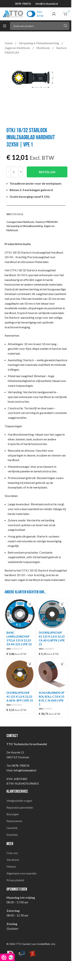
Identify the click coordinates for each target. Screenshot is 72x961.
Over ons (12, 853)
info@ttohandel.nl (46, 3)
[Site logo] (13, 13)
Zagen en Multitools (18, 48)
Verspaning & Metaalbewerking (39, 43)
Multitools (43, 48)
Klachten (12, 834)
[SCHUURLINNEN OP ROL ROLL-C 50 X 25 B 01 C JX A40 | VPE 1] (52, 674)
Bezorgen (12, 814)
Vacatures (12, 859)
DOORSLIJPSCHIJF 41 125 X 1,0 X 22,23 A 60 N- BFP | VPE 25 (19, 696)
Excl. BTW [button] (40, 13)
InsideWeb (43, 943)
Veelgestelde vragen (19, 800)
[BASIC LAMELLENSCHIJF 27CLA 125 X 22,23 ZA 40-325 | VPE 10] (20, 614)
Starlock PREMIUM (46, 221)
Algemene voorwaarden (21, 873)
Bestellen (47, 172)
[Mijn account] (54, 14)
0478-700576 (23, 3)
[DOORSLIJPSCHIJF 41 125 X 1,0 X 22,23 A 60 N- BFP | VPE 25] (20, 674)
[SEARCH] (65, 26)
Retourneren (14, 821)
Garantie (12, 828)
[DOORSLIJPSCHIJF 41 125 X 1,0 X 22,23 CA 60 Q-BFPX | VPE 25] (52, 614)
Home (9, 43)
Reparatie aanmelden (19, 807)
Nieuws (11, 866)
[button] (30, 604)
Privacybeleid (15, 880)
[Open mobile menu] (4, 26)
